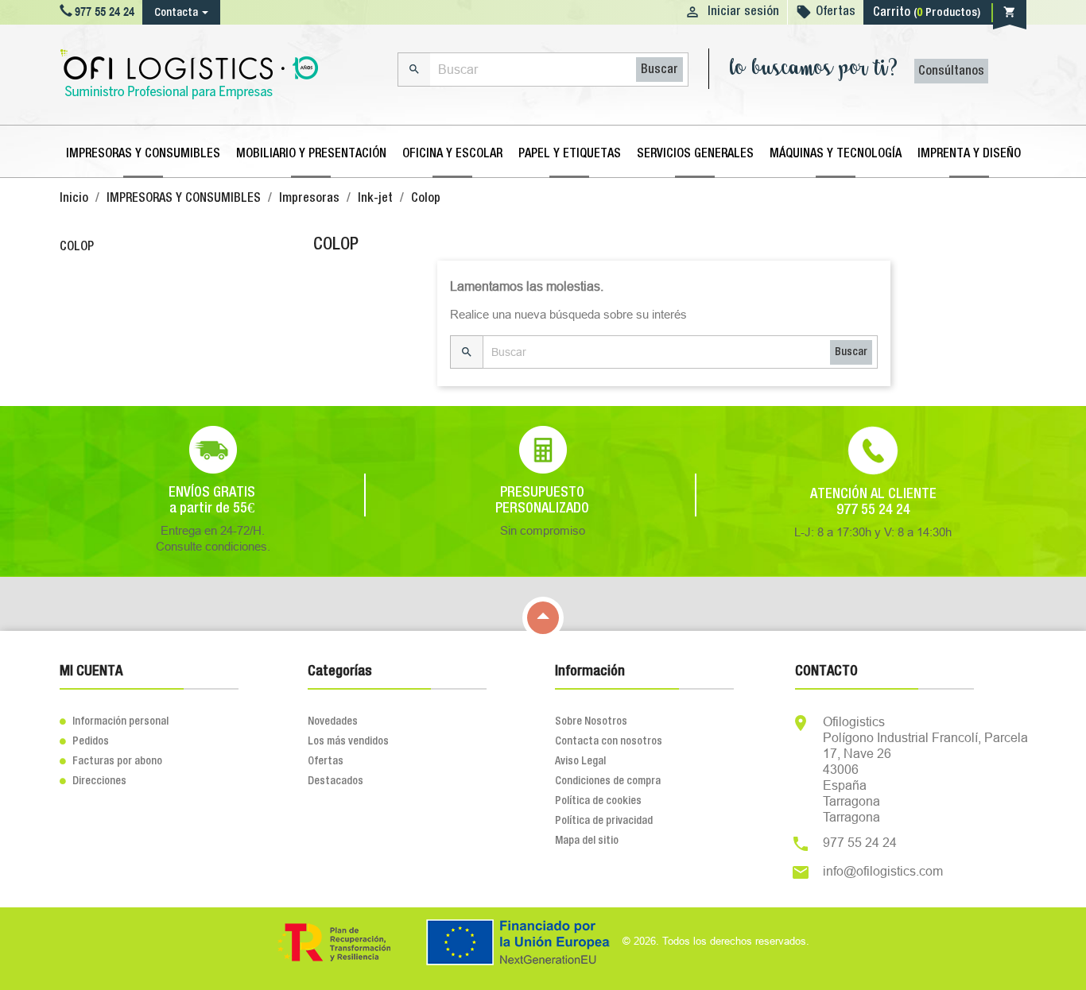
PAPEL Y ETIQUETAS (569, 154)
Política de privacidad (604, 821)
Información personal (114, 721)
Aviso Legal (580, 761)
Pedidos (84, 741)
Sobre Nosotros (591, 721)
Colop (77, 247)
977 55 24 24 (860, 842)
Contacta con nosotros (608, 741)
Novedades (333, 721)
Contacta (176, 12)
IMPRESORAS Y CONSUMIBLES (143, 154)
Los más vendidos (348, 741)
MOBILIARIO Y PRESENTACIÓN (311, 154)
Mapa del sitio (587, 840)
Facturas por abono (111, 761)
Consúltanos (951, 71)
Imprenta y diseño (969, 154)
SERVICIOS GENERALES (695, 154)
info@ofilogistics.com (883, 871)
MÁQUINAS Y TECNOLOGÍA (836, 154)
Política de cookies (598, 801)
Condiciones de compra (608, 781)
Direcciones (93, 781)
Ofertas (835, 11)
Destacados (335, 781)
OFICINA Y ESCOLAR (452, 154)
